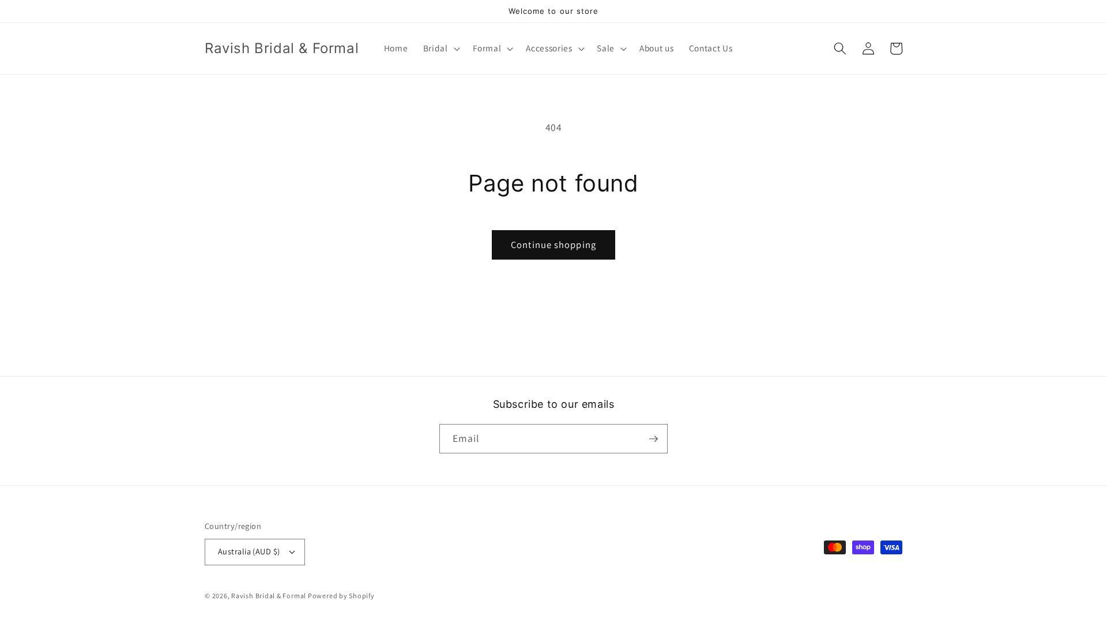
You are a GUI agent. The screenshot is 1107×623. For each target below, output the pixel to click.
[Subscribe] (653, 439)
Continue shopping (553, 244)
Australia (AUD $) (249, 551)
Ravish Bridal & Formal (269, 595)
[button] (440, 48)
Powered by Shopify (341, 595)
